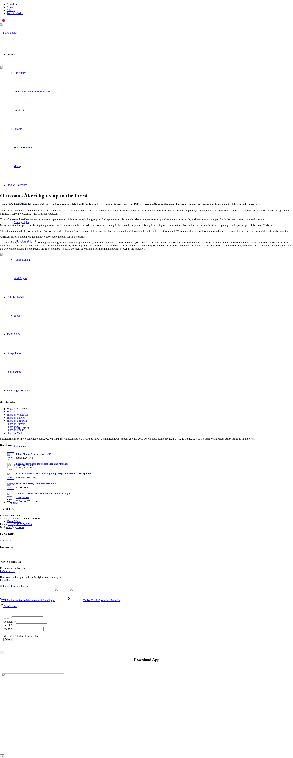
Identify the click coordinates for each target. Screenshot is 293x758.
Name (7, 618)
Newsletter (12, 4)
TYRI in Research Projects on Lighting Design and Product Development (53, 473)
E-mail (8, 625)
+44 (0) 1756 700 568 (20, 524)
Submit (8, 639)
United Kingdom (14, 20)
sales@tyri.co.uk (15, 527)
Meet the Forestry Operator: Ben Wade (36, 483)
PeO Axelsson (7, 571)
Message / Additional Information (21, 635)
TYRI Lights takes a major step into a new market (42, 464)
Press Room (6, 580)
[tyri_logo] (8, 32)
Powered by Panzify (22, 586)
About (10, 7)
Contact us (5, 540)
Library (11, 10)
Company (9, 621)
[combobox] (146, 20)
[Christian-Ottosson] (108, 187)
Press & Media (15, 13)
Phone (7, 628)
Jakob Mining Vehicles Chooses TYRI (35, 454)
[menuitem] (150, 4)
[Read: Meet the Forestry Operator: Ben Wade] (10, 486)
